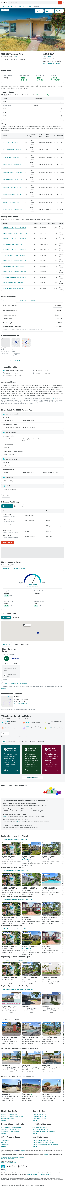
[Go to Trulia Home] (4, 3)
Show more (6, 542)
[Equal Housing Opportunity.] (21, 1185)
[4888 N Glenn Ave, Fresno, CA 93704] (51, 1029)
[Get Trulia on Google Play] (23, 1166)
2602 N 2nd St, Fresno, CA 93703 (13, 282)
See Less (6, 496)
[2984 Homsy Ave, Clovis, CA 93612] (51, 1057)
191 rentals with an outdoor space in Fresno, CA (18, 989)
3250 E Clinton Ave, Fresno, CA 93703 (14, 244)
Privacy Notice (7, 1174)
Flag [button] (16, 770)
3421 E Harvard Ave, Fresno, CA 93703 (14, 277)
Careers (30, 1172)
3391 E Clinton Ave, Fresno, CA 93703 (14, 228)
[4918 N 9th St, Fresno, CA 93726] (11, 1029)
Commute (41, 742)
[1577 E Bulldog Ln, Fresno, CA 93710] (51, 848)
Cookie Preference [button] (22, 1174)
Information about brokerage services (12, 1160)
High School (25, 644)
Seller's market (32, 584)
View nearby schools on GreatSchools (15, 683)
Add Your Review (32, 777)
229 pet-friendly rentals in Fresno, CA (15, 839)
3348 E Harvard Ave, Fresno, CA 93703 (15, 233)
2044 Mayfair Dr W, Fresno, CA (12, 149)
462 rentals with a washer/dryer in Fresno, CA (17, 960)
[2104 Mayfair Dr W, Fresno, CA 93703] (11, 1086)
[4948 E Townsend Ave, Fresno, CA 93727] (31, 1057)
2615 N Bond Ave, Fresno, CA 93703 (14, 255)
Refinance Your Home (52, 63)
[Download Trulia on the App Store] (11, 1166)
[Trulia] (3, 1166)
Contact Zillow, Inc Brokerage (8, 1162)
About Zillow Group (13, 1172)
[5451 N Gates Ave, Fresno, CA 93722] (11, 998)
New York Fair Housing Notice (7, 1158)
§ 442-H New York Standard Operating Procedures (12, 1157)
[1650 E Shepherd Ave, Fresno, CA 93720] (51, 969)
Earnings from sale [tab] (9, 301)
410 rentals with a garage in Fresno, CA (15, 870)
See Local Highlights (20, 704)
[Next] (62, 853)
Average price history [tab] (18, 568)
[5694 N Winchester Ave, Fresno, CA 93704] (11, 1057)
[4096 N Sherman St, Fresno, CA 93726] (31, 998)
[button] (60, 2)
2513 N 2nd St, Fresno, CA (11, 157)
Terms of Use (50, 1172)
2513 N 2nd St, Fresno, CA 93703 (13, 288)
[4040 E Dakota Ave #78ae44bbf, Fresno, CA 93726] (31, 909)
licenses (46, 1154)
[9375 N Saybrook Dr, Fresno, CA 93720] (51, 879)
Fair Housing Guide (23, 1172)
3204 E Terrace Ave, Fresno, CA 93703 (14, 261)
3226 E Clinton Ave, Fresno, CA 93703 (14, 266)
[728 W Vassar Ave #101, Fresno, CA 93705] (51, 998)
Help (2, 1174)
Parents (32, 742)
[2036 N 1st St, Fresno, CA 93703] (31, 1086)
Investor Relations (42, 1172)
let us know (15, 1181)
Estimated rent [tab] (22, 300)
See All (6, 734)
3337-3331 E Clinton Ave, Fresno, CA (14, 187)
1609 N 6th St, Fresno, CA (11, 202)
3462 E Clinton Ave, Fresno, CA (12, 210)
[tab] (7, 506)
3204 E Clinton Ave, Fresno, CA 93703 (14, 271)
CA (20, 7)
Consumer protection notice (27, 1160)
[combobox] (35, 2)
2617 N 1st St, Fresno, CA (10, 142)
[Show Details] (61, 102)
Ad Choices (14, 1174)
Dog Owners (23, 742)
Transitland (22, 1150)
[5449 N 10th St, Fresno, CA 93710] (31, 879)
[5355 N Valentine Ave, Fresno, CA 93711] (11, 848)
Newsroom (35, 1172)
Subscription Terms (58, 1172)
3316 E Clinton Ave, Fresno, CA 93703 (14, 239)
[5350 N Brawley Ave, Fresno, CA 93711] (31, 848)
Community (11, 742)
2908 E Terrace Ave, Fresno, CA (12, 165)
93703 (30, 7)
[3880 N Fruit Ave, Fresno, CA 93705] (31, 1029)
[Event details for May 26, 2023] (61, 526)
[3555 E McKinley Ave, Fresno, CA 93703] (51, 1086)
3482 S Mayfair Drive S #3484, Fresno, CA (15, 195)
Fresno (24, 7)
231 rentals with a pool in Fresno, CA (14, 929)
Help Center (34, 1185)
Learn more (3, 688)
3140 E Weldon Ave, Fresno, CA (12, 180)
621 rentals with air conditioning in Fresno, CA (17, 899)
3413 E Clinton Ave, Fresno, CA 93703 (14, 250)
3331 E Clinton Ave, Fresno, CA (12, 172)
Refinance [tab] (33, 300)
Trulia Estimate (9, 95)
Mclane (15, 56)
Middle (16, 644)
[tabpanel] (32, 317)
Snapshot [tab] (6, 568)
